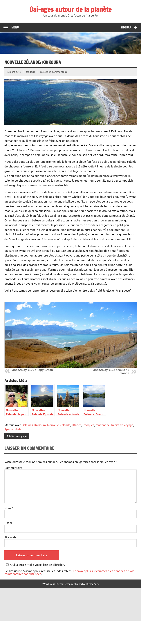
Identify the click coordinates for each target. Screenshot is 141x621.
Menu (15, 27)
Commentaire (13, 467)
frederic (30, 71)
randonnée (103, 425)
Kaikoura (40, 425)
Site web (10, 537)
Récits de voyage (122, 425)
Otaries (76, 425)
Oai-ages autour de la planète (71, 9)
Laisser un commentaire (54, 71)
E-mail (9, 522)
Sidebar (126, 27)
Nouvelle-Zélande (58, 425)
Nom (8, 507)
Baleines (27, 425)
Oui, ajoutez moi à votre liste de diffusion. (37, 564)
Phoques (88, 425)
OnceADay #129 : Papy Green (32, 369)
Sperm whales (13, 429)
